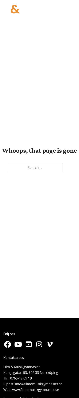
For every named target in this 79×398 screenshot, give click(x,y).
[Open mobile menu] (71, 9)
